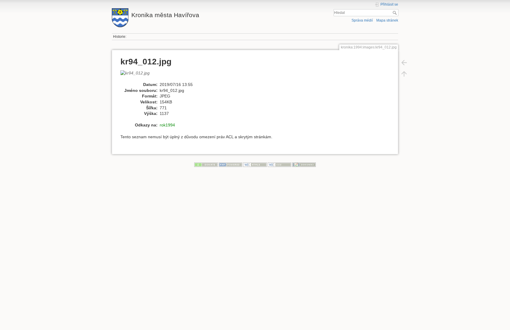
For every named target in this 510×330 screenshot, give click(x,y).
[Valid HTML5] (255, 164)
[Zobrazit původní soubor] (138, 75)
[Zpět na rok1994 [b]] (404, 62)
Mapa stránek (387, 20)
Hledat (395, 13)
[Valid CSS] (279, 164)
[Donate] (206, 164)
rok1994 (167, 125)
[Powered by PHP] (230, 164)
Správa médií (362, 20)
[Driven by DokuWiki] (304, 164)
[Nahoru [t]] (404, 73)
